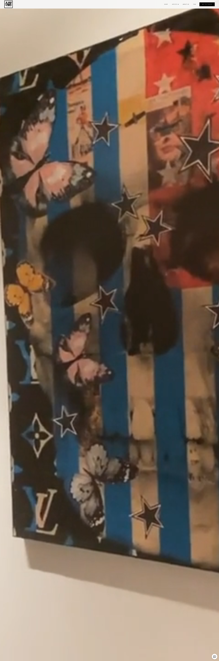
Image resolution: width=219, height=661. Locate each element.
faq (194, 4)
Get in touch (207, 4)
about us (186, 4)
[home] (8, 4)
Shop (166, 4)
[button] (175, 4)
